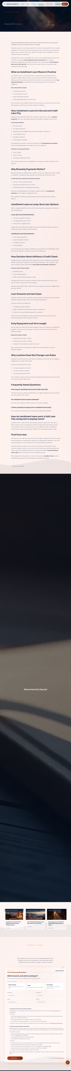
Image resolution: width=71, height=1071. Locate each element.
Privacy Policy (12, 1012)
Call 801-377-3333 (60, 1058)
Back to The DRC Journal (17, 466)
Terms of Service (55, 1010)
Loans (28, 4)
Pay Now (58, 4)
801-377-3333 (48, 1046)
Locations (34, 4)
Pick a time (15, 1058)
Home (23, 4)
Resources (41, 4)
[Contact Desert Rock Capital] (68, 1062)
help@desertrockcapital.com (56, 1023)
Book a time (49, 4)
